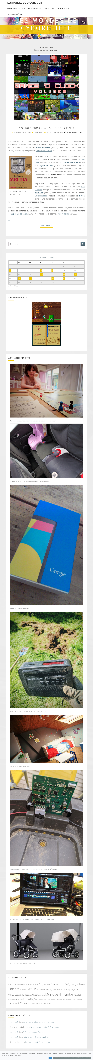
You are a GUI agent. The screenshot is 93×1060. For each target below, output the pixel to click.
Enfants (13, 989)
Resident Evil (58, 999)
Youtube (44, 1003)
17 (64, 274)
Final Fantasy (46, 989)
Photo (26, 999)
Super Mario (14, 1003)
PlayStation (35, 999)
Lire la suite (47, 226)
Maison (35, 995)
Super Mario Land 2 (19, 214)
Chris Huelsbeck (41, 196)
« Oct (10, 286)
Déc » (16, 286)
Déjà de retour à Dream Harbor (35, 1037)
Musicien (49, 8)
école (49, 1003)
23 (53, 278)
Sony (80, 999)
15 (42, 274)
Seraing (68, 999)
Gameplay (66, 989)
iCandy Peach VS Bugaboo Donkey (22, 963)
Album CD (11, 984)
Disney (82, 984)
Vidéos (33, 1003)
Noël (17, 999)
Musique (51, 994)
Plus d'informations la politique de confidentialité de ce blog (72, 1057)
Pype (52, 999)
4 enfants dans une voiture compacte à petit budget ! (30, 482)
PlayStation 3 (45, 999)
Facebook (23, 989)
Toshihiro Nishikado (44, 150)
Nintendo (65, 994)
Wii (40, 1003)
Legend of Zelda (46, 165)
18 (75, 274)
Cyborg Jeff (74, 984)
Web (37, 1003)
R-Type (82, 196)
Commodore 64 (59, 984)
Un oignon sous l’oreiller (20, 766)
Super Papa (62, 8)
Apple (36, 984)
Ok (50, 1057)
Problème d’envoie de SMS (19, 609)
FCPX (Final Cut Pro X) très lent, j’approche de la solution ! (32, 919)
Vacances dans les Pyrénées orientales (38, 1022)
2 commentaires (54, 132)
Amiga (17, 984)
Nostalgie (11, 999)
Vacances (25, 1003)
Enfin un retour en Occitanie (34, 1032)
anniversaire (23, 984)
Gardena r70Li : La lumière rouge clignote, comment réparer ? (33, 869)
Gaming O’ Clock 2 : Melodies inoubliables (46, 128)
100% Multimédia (14, 14)
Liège (30, 995)
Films (39, 989)
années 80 (31, 984)
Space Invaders (43, 147)
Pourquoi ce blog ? (16, 8)
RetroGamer (34, 8)
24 (64, 278)
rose (64, 999)
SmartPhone (74, 999)
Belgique (43, 984)
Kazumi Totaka (63, 214)
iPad (72, 989)
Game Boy (57, 989)
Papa (21, 999)
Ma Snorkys (41, 995)
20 (19, 278)
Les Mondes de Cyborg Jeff (25, 3)
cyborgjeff (39, 132)
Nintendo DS (77, 995)
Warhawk (39, 193)
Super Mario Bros (72, 162)
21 (30, 278)
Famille (31, 989)
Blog (48, 984)
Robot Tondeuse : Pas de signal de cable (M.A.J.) (28, 711)
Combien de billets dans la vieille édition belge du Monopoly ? (33, 421)
